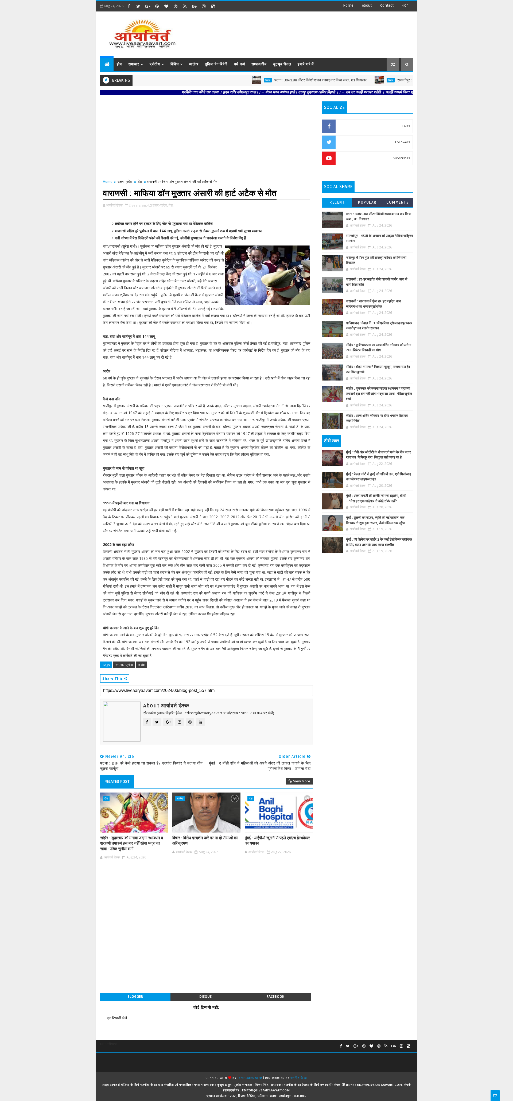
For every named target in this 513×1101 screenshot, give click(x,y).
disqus (205, 996)
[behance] (194, 6)
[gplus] (147, 6)
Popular (367, 202)
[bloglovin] (166, 6)
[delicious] (213, 6)
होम (119, 64)
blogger (135, 996)
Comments (397, 202)
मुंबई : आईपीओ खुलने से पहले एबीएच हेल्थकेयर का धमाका (277, 840)
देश (140, 181)
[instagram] (204, 6)
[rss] (185, 6)
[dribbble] (176, 6)
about (367, 5)
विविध (174, 64)
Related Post (117, 781)
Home (348, 5)
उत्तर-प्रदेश (125, 181)
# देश (141, 664)
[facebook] (129, 6)
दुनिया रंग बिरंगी (216, 64)
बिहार (242, 80)
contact (387, 5)
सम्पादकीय (259, 64)
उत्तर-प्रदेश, (160, 205)
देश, (171, 205)
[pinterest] (157, 6)
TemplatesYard (250, 1078)
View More (301, 781)
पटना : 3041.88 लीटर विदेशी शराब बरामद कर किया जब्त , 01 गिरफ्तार (296, 80)
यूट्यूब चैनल (282, 64)
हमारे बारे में (306, 64)
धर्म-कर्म (239, 64)
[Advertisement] (315, 32)
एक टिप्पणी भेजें (117, 1017)
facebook (275, 996)
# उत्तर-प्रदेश (124, 664)
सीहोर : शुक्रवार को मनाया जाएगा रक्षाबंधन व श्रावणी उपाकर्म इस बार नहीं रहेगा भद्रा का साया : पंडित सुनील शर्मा (131, 843)
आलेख (194, 64)
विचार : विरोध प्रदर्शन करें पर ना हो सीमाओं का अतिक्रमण (205, 840)
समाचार (133, 64)
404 (405, 5)
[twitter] (138, 6)
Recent (337, 202)
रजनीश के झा (298, 1078)
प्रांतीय (155, 64)
